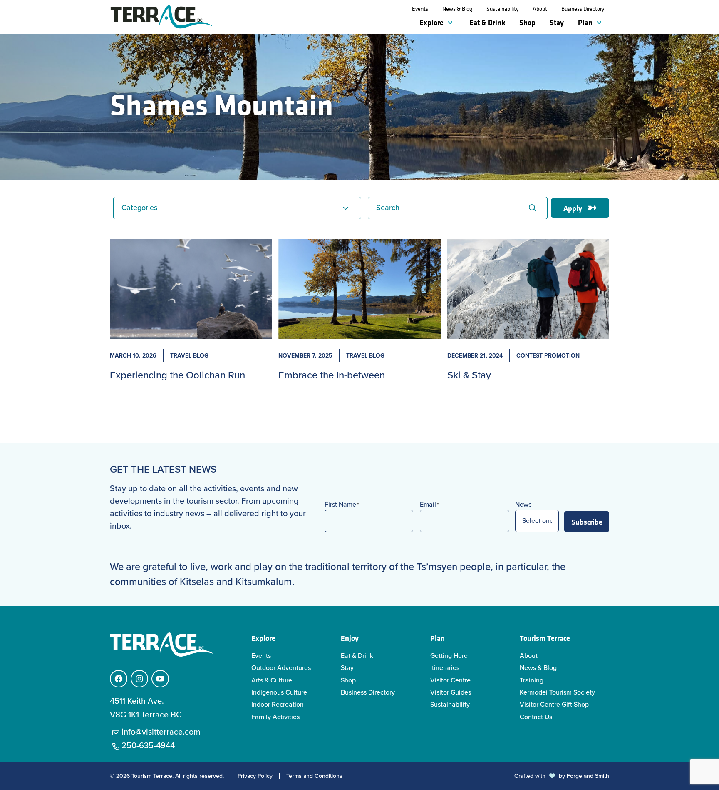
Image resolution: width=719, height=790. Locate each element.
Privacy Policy (255, 776)
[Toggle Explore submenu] (452, 22)
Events (420, 8)
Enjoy (350, 638)
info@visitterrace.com (160, 731)
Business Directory (582, 8)
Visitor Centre (450, 680)
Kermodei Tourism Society (557, 692)
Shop (527, 22)
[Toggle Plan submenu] (601, 22)
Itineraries (444, 667)
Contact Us (536, 717)
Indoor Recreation (277, 704)
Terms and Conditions (314, 776)
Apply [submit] (572, 208)
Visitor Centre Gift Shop (554, 704)
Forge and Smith (588, 776)
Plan (585, 22)
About (540, 8)
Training (531, 680)
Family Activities (275, 717)
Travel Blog (189, 355)
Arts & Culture (271, 680)
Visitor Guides (450, 692)
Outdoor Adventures (281, 667)
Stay (557, 22)
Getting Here (449, 655)
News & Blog (457, 8)
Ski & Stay (469, 375)
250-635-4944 (148, 745)
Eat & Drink (487, 22)
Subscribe (586, 522)
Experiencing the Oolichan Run (177, 375)
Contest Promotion (548, 355)
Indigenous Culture (279, 692)
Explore (431, 22)
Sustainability (502, 8)
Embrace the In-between (331, 375)
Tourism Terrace (545, 638)
